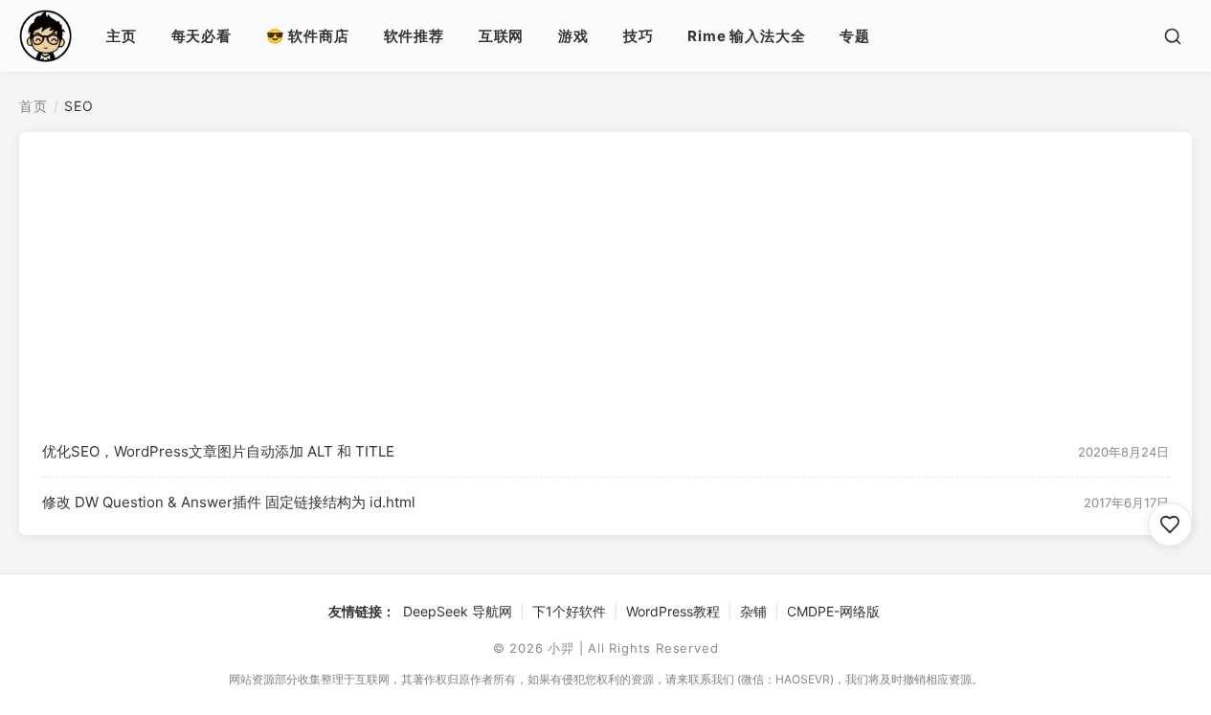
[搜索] (1173, 36)
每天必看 (201, 36)
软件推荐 (414, 36)
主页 (121, 36)
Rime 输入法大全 (746, 36)
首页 (33, 106)
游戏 (573, 36)
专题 (855, 36)
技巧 (638, 36)
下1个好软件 (569, 611)
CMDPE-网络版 (833, 611)
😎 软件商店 (307, 36)
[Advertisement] (605, 283)
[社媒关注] (1170, 525)
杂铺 (753, 611)
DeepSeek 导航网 (457, 611)
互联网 (501, 36)
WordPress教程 (673, 611)
